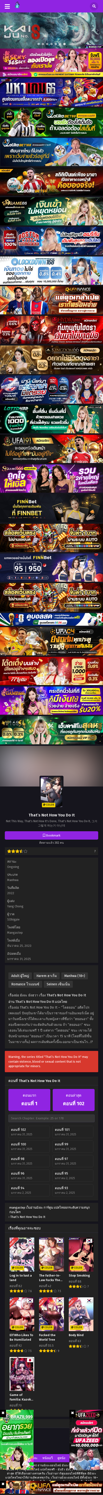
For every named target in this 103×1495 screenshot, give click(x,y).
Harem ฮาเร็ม (46, 976)
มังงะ (34, 1458)
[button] (51, 30)
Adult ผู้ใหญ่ (20, 976)
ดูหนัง (61, 1458)
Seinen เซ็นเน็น (58, 984)
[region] (51, 30)
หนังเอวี (47, 1458)
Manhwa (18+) (74, 976)
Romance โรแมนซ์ (25, 984)
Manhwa (12, 880)
